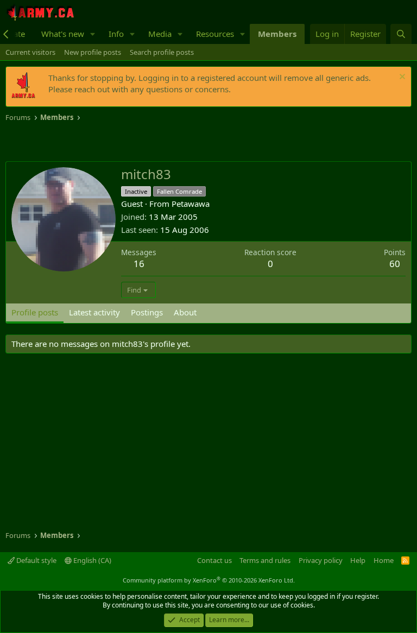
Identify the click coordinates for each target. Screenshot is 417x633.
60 (394, 263)
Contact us (214, 560)
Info (116, 33)
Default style (35, 560)
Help (357, 560)
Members (277, 33)
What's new (62, 33)
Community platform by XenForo (209, 580)
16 (139, 263)
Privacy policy (321, 560)
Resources (215, 33)
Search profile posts (162, 52)
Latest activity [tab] (94, 312)
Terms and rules (264, 560)
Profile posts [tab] (34, 312)
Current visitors (30, 52)
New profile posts (92, 52)
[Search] (401, 34)
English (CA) (91, 560)
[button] (92, 34)
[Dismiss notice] (401, 78)
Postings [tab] (147, 312)
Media (160, 33)
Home (384, 560)
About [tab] (185, 312)
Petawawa (191, 203)
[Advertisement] (132, 142)
